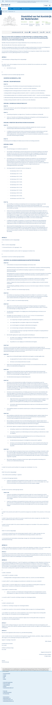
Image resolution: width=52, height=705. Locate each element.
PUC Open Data (6, 693)
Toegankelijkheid (6, 685)
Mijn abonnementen (26, 8)
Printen (41, 32)
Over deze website (6, 673)
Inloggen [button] (46, 5)
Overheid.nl (4, 9)
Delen (47, 32)
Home (10, 8)
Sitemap (4, 686)
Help (4, 677)
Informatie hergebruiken (8, 682)
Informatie (27, 32)
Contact (4, 674)
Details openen (1, 12)
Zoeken (4, 679)
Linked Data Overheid (7, 692)
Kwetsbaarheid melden (7, 687)
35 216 (7, 662)
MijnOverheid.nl (6, 697)
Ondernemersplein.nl (7, 699)
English (4, 676)
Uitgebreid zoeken (16, 8)
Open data (5, 691)
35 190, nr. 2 (23, 566)
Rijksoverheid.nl (6, 698)
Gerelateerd (34, 32)
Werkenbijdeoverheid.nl (7, 701)
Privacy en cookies (6, 683)
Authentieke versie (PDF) (17, 32)
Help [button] (49, 8)
